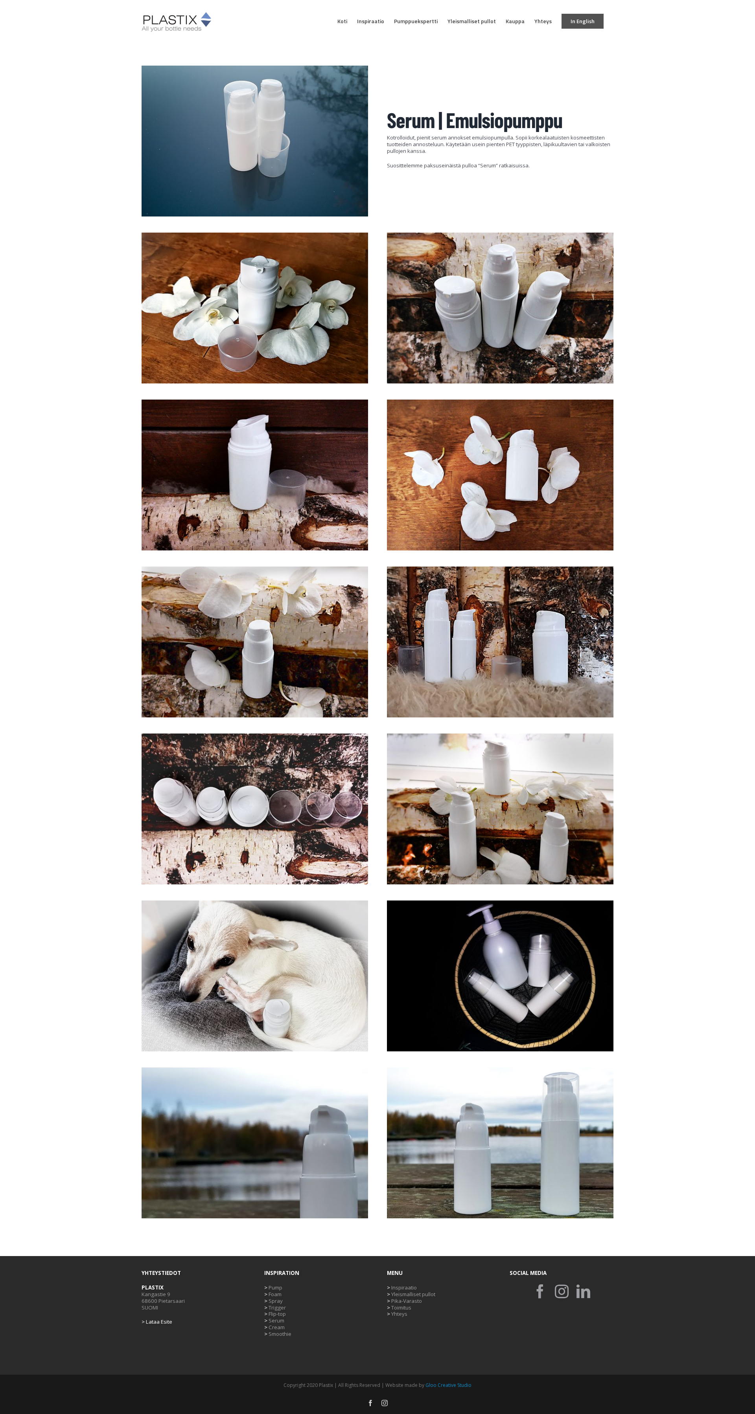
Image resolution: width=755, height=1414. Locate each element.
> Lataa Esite (157, 1321)
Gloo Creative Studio (448, 1385)
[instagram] (562, 1291)
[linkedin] (583, 1291)
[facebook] (540, 1291)
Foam (273, 1294)
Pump (273, 1287)
